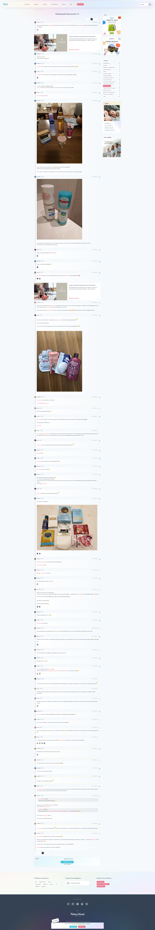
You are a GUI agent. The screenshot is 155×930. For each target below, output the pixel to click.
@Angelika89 (80, 25)
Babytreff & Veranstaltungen (109, 92)
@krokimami (39, 400)
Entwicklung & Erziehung (108, 77)
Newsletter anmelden (75, 883)
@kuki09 (38, 669)
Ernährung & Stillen (107, 73)
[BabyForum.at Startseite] (5, 4)
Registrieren (80, 4)
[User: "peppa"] (35, 250)
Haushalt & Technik (107, 90)
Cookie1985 (38, 396)
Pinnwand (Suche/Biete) (108, 94)
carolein (37, 430)
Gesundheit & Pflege (107, 75)
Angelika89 (38, 53)
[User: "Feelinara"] (35, 636)
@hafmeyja (39, 425)
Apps (71, 4)
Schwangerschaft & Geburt (110, 130)
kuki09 (37, 408)
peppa (37, 249)
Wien (36, 881)
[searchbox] (145, 4)
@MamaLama (66, 670)
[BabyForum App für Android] (86, 904)
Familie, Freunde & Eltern (108, 83)
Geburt (105, 71)
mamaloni (38, 22)
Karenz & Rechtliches (107, 79)
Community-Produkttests (103, 884)
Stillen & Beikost (108, 123)
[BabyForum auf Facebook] (68, 904)
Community (27, 4)
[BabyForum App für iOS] (82, 904)
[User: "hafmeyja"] (35, 450)
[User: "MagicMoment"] (42, 743)
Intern (104, 96)
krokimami (38, 302)
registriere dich (67, 862)
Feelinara (38, 636)
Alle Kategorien (106, 63)
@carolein (50, 25)
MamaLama (38, 678)
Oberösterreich (38, 884)
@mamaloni (39, 66)
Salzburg (51, 884)
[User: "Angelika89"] (35, 54)
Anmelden (73, 926)
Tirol (56, 884)
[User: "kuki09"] (35, 408)
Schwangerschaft (107, 69)
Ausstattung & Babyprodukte (109, 81)
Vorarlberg (37, 886)
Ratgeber (36, 4)
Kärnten (49, 881)
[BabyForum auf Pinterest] (73, 904)
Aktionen (45, 4)
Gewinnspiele (100, 881)
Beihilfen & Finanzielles (109, 127)
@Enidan (54, 670)
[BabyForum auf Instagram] (77, 904)
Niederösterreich (42, 881)
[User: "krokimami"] (35, 302)
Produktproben (101, 886)
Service (63, 4)
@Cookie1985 (52, 305)
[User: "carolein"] (35, 431)
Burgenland (43, 886)
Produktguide (54, 4)
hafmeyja (38, 450)
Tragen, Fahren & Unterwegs (109, 88)
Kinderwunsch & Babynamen (109, 67)
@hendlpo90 (49, 670)
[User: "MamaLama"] (35, 679)
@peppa (38, 87)
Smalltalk (105, 65)
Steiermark (45, 884)
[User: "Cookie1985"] (35, 397)
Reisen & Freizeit (107, 85)
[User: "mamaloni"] (35, 22)
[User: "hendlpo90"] (37, 30)
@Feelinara (39, 623)
